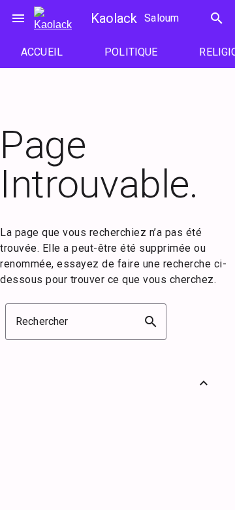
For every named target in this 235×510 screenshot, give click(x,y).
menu (18, 18)
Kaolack (114, 18)
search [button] (151, 322)
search (217, 18)
